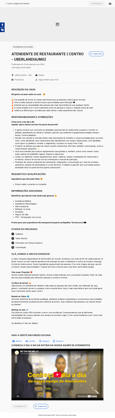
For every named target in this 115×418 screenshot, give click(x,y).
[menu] (110, 3)
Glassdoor (59, 341)
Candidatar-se (96, 3)
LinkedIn (32, 341)
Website (18, 341)
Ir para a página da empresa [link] (18, 3)
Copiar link (97, 54)
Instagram (45, 341)
